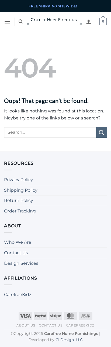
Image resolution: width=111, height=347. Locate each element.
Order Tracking (20, 211)
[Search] (21, 21)
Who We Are (17, 242)
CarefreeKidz (17, 294)
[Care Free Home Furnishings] (54, 21)
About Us (25, 325)
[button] (7, 21)
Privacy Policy (18, 179)
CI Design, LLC (69, 339)
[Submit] (101, 132)
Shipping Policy (20, 190)
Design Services (21, 263)
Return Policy (18, 200)
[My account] (88, 22)
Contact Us (16, 252)
